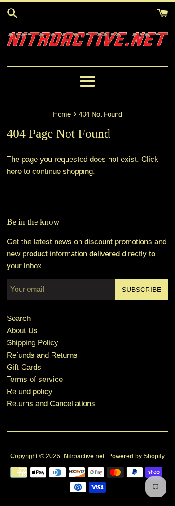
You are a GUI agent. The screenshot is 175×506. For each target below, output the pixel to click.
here (14, 171)
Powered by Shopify (136, 456)
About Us (22, 330)
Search (19, 318)
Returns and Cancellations (51, 403)
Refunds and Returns (42, 355)
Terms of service (35, 379)
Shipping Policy (32, 342)
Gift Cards (24, 367)
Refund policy (29, 391)
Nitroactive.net (84, 456)
